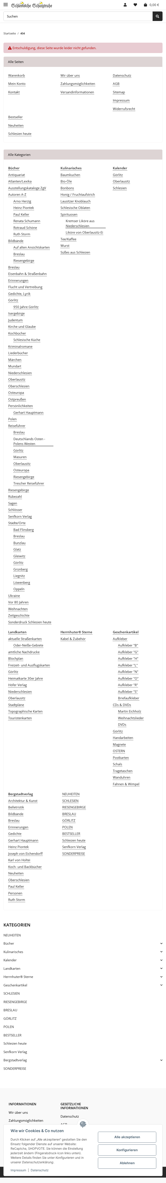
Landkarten (11, 968)
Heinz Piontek (23, 207)
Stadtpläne (16, 705)
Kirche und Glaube (22, 326)
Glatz (17, 549)
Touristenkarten (20, 718)
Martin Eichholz (129, 711)
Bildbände (15, 241)
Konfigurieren (127, 1150)
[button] (125, 4)
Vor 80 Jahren (18, 602)
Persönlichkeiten (20, 406)
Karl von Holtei (19, 860)
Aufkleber (120, 639)
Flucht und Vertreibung (25, 287)
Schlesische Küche (26, 340)
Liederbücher (18, 353)
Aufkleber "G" (128, 652)
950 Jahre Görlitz (25, 307)
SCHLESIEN (70, 800)
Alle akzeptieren (127, 1137)
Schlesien (120, 188)
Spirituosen (69, 214)
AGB (116, 83)
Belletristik (16, 807)
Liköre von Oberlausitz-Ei (84, 232)
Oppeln (18, 589)
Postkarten (121, 757)
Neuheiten (16, 125)
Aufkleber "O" (128, 678)
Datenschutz (122, 75)
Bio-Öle (66, 181)
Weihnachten (18, 609)
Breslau (19, 254)
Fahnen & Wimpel (126, 784)
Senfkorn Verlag (20, 516)
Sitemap (119, 92)
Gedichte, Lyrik (19, 293)
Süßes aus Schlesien (75, 252)
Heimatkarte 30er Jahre (25, 678)
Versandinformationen (77, 92)
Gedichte (14, 833)
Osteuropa (16, 392)
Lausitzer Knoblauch (76, 201)
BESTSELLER (71, 833)
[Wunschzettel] (135, 4)
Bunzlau (19, 543)
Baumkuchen (70, 175)
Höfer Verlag (17, 685)
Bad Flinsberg (23, 529)
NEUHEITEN (71, 794)
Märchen (14, 359)
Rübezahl (15, 496)
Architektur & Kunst (22, 800)
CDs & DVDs (122, 705)
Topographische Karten (25, 711)
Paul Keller (21, 214)
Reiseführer (16, 425)
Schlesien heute (19, 133)
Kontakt (14, 92)
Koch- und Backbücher (25, 867)
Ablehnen (127, 1163)
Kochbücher (17, 333)
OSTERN (119, 751)
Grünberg (20, 569)
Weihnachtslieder (131, 718)
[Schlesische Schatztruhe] (31, 5)
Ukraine (14, 595)
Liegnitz (19, 576)
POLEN (67, 827)
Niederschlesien (20, 373)
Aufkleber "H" (128, 658)
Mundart (14, 366)
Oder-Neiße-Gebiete (28, 645)
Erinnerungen (18, 280)
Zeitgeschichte (18, 615)
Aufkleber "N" (128, 671)
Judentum (15, 320)
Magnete (119, 744)
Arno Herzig (22, 201)
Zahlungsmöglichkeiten (78, 83)
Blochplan (15, 658)
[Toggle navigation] (5, 2)
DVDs (122, 724)
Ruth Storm (21, 234)
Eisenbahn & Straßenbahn (27, 274)
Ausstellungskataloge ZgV (27, 188)
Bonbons (67, 188)
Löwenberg (21, 582)
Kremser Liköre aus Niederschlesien (80, 223)
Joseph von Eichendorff (25, 853)
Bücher (8, 943)
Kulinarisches (13, 952)
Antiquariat (16, 175)
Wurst (65, 245)
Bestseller (15, 117)
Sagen (12, 503)
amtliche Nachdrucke (24, 652)
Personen (15, 893)
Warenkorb (16, 75)
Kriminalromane (20, 346)
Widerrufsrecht (124, 109)
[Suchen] (158, 16)
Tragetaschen (122, 771)
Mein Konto (17, 83)
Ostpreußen (17, 399)
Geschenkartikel (15, 985)
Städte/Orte (17, 523)
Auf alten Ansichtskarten (31, 247)
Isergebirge (16, 313)
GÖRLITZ (68, 820)
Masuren (20, 457)
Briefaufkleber (128, 698)
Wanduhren (121, 777)
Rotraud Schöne (25, 227)
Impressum (121, 100)
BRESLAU (69, 814)
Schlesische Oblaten (75, 207)
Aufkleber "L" (128, 665)
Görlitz (13, 300)
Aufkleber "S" (128, 691)
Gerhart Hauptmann (28, 412)
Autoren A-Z (17, 194)
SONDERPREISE (73, 853)
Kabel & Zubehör (73, 639)
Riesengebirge (23, 260)
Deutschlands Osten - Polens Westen (29, 441)
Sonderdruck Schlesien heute (29, 622)
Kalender (10, 960)
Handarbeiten (123, 737)
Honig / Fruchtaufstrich (78, 194)
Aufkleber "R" (128, 685)
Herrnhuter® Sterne (18, 977)
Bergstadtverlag (15, 1060)
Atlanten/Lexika (20, 181)
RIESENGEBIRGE (74, 807)
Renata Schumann (26, 221)
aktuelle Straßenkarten (25, 639)
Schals (117, 764)
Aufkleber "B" (128, 645)
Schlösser (15, 509)
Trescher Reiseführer (28, 483)
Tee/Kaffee (68, 239)
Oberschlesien (18, 386)
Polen (12, 419)
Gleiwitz (19, 556)
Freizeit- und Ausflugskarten (29, 665)
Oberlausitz (16, 379)
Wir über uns (70, 75)
